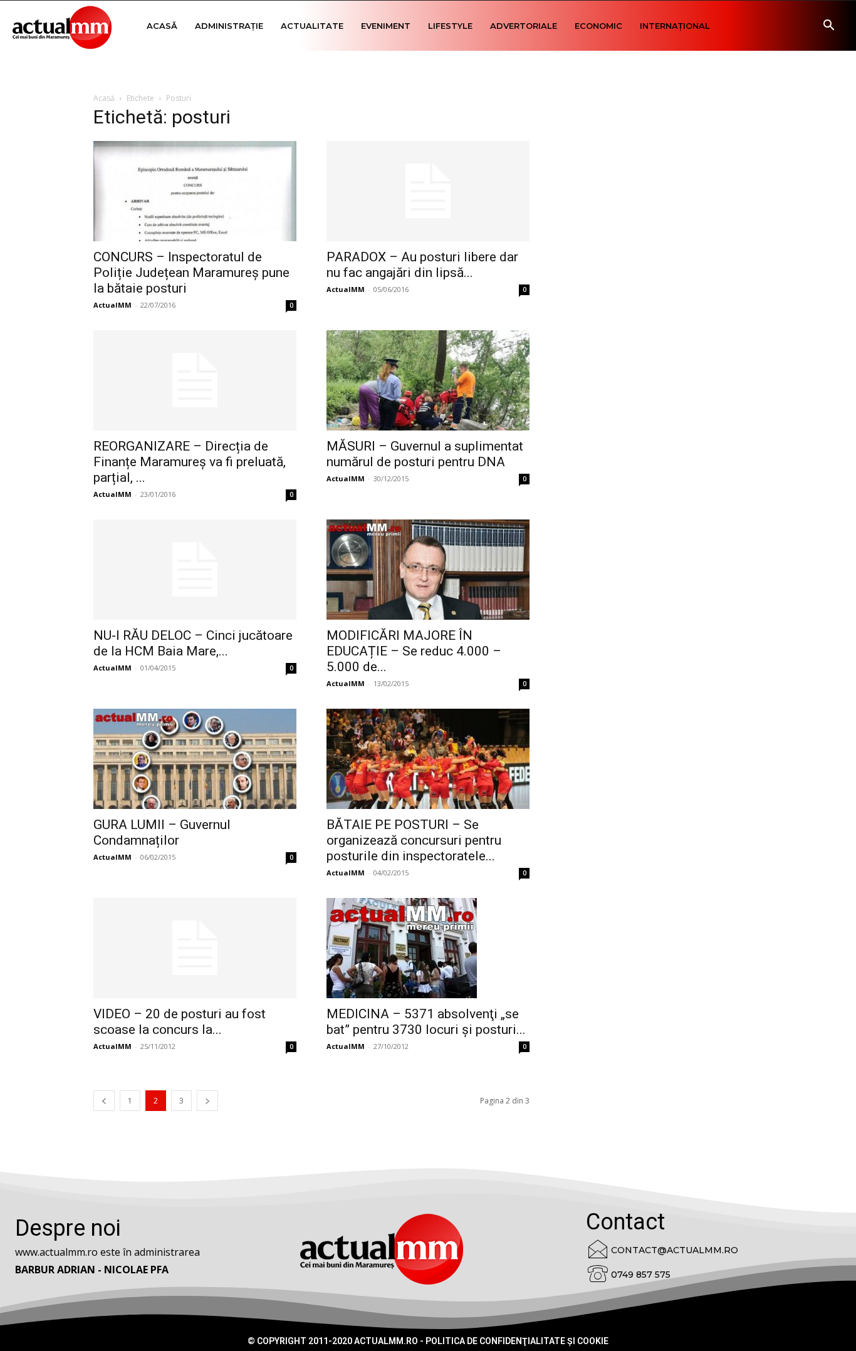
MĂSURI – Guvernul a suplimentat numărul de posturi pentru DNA (424, 454)
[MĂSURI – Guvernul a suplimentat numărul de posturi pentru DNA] (428, 380)
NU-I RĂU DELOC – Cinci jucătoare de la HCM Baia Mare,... (193, 643)
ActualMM (112, 305)
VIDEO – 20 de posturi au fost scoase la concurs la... (179, 1021)
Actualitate (312, 26)
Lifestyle (450, 26)
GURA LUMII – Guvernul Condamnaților (162, 832)
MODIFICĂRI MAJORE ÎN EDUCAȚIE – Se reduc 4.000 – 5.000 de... (413, 651)
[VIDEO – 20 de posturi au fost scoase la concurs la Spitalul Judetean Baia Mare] (194, 948)
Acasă (162, 26)
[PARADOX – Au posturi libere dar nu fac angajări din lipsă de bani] (428, 191)
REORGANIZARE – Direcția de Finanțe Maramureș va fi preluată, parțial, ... (189, 462)
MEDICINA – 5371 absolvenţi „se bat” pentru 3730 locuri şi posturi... (426, 1021)
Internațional (675, 26)
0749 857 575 (641, 1274)
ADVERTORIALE (523, 26)
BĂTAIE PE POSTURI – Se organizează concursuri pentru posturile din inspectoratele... (413, 840)
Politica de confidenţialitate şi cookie (516, 1341)
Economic (598, 26)
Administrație (229, 26)
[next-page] (207, 1100)
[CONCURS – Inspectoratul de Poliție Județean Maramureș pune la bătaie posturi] (194, 191)
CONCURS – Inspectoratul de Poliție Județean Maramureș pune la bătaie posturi (191, 272)
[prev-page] (104, 1100)
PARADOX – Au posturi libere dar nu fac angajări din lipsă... (422, 264)
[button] (828, 27)
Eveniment (385, 26)
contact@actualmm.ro (674, 1250)
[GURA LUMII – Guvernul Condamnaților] (194, 759)
